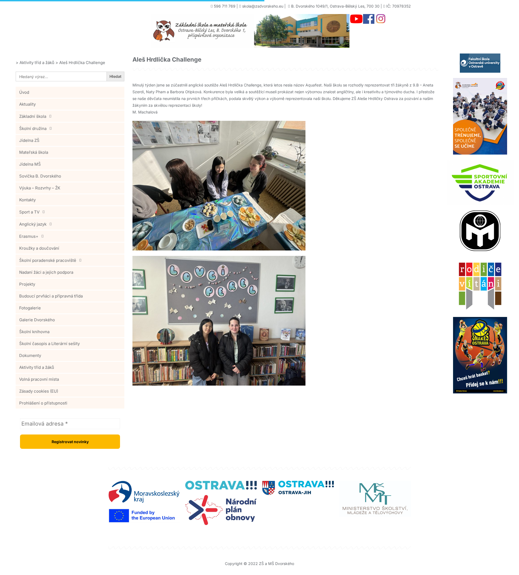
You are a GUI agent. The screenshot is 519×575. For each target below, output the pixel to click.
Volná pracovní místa (39, 379)
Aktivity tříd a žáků (36, 367)
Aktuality (27, 104)
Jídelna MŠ (30, 164)
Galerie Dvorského (37, 319)
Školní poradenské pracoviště (47, 260)
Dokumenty (30, 355)
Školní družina (32, 128)
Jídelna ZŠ (29, 140)
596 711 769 (224, 6)
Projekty (27, 284)
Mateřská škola (33, 152)
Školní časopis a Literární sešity (49, 343)
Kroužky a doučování (39, 248)
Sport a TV (29, 212)
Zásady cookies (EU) (38, 391)
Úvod (24, 92)
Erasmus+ (28, 236)
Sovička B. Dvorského (40, 176)
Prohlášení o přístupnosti (43, 403)
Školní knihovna (34, 331)
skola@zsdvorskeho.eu (262, 6)
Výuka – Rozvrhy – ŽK (39, 187)
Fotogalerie (30, 307)
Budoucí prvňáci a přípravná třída (51, 296)
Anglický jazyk (32, 224)
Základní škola (32, 116)
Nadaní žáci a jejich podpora (46, 272)
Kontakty (27, 199)
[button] (70, 116)
